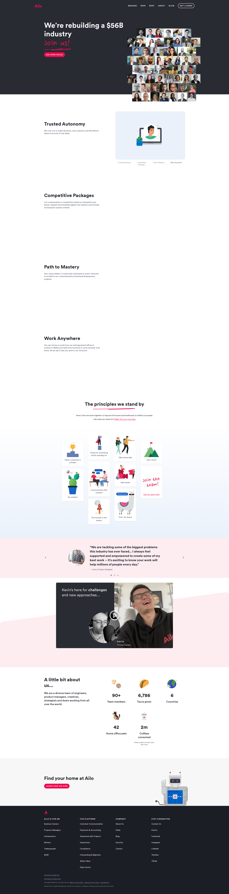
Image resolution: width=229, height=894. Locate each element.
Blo (171, 6)
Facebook (155, 836)
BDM (46, 855)
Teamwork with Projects (90, 836)
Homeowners (50, 836)
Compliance (85, 848)
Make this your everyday (125, 419)
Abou (161, 6)
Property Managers (52, 830)
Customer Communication (91, 824)
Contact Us (156, 824)
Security (119, 842)
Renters (47, 842)
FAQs (118, 830)
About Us (120, 824)
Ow (143, 6)
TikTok (154, 861)
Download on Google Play (51, 875)
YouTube (155, 855)
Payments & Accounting (90, 830)
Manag (132, 6)
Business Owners (51, 824)
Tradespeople (50, 848)
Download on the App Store (52, 878)
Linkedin (155, 848)
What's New (85, 861)
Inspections (85, 842)
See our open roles (151, 494)
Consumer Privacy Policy (91, 882)
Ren (151, 6)
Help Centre (85, 867)
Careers (119, 848)
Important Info (104, 882)
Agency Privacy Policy (76, 882)
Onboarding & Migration (90, 855)
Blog (118, 836)
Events (154, 830)
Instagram (155, 842)
